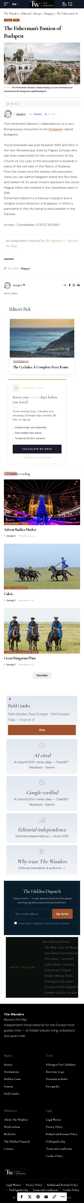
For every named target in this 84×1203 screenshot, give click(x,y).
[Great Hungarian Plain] (42, 631)
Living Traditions (20, 588)
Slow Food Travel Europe (62, 953)
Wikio (16, 20)
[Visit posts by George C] (7, 285)
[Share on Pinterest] (38, 1197)
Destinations (24, 652)
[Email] (46, 1197)
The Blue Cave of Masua (61, 947)
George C (21, 114)
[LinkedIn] (78, 285)
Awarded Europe (10, 652)
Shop (42, 729)
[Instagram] (73, 285)
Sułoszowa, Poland (58, 970)
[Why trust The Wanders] (42, 852)
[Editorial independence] (42, 820)
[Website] (65, 285)
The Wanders (54, 241)
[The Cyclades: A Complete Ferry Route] (42, 338)
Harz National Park (55, 942)
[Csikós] (42, 566)
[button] (7, 4)
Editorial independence (42, 829)
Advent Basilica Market (20, 529)
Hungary (8, 20)
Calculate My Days (37, 449)
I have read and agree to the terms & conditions (44, 923)
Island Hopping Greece (21, 361)
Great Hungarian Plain (20, 658)
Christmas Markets (12, 524)
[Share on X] (30, 1197)
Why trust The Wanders (42, 861)
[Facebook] (69, 285)
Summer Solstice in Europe (63, 992)
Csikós (8, 594)
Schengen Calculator (59, 981)
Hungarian (55, 129)
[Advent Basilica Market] (42, 502)
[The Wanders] (42, 4)
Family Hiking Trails (59, 976)
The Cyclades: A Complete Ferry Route (41, 367)
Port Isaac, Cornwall (59, 959)
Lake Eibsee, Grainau (59, 964)
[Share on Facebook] (21, 1197)
